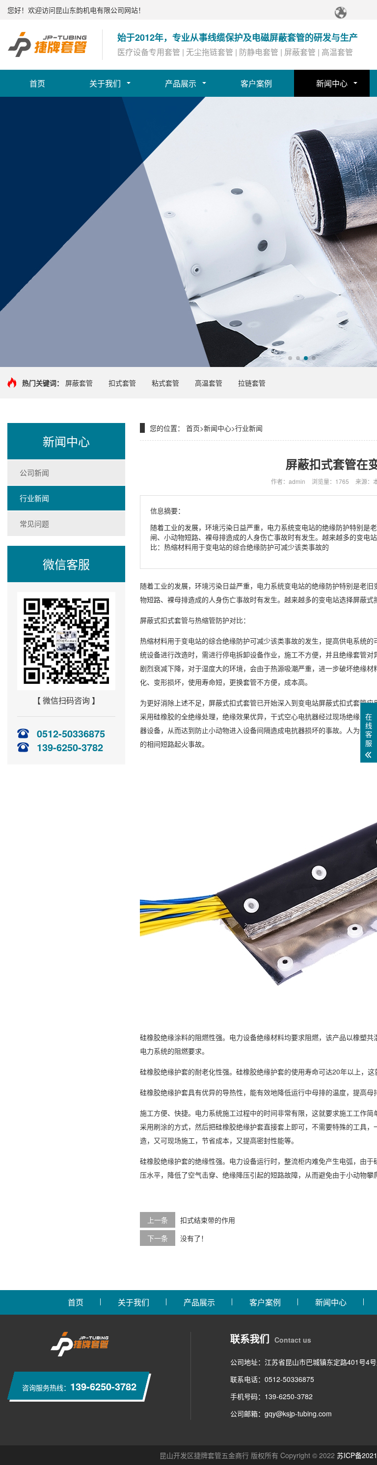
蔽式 (367, 599)
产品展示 (180, 83)
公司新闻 (34, 472)
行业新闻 (34, 498)
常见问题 (34, 523)
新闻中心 (332, 83)
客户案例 (256, 83)
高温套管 (208, 383)
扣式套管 (122, 383)
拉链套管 (252, 383)
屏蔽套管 (79, 383)
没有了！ (194, 1238)
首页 (37, 83)
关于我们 (105, 83)
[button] (290, 358)
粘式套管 (165, 383)
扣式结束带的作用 (207, 1220)
